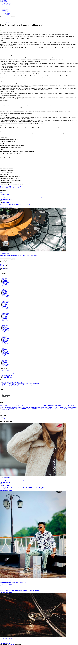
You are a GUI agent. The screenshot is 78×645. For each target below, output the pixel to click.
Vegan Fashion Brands (71, 408)
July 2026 (4, 277)
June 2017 (4, 347)
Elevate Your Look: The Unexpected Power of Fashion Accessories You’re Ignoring (19, 386)
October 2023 (5, 300)
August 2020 (5, 314)
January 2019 (5, 329)
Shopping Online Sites (6, 4)
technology (66, 408)
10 (0, 265)
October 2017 (5, 342)
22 (6, 266)
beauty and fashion (6, 6)
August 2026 (5, 276)
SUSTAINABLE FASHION (32, 408)
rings (63, 407)
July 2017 (4, 345)
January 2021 (5, 308)
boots (15, 405)
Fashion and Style (5, 8)
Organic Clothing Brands (48, 407)
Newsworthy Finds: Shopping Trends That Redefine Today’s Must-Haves (18, 255)
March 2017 (4, 350)
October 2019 (5, 324)
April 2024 (4, 293)
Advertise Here (8, 11)
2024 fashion (2, 405)
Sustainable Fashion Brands (51, 408)
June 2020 (4, 316)
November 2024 (5, 288)
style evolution (2, 408)
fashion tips (63, 405)
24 (0, 268)
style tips (16, 408)
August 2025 (5, 283)
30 (7, 268)
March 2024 (4, 294)
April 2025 (4, 286)
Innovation (19, 407)
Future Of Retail (14, 407)
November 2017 (5, 341)
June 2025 (4, 284)
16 (7, 265)
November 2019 (5, 323)
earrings (38, 405)
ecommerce (42, 405)
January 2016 (5, 365)
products (60, 407)
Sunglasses (19, 408)
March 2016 (4, 363)
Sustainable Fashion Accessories (42, 408)
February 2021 (5, 307)
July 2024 (4, 290)
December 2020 (5, 309)
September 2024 (5, 289)
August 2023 (5, 302)
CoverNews (12, 644)
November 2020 (5, 311)
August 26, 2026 (8, 257)
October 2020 (5, 312)
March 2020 (4, 319)
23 (7, 266)
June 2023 (4, 304)
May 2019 (4, 327)
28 (5, 268)
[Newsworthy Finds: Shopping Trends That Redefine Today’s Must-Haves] (33, 251)
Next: (10, 187)
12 (3, 265)
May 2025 (4, 285)
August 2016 (5, 358)
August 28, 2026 (8, 207)
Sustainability (23, 408)
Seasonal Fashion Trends (73, 407)
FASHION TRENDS (71, 405)
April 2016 (4, 362)
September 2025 (5, 282)
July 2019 (4, 326)
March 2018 (4, 337)
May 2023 (4, 305)
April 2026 (4, 280)
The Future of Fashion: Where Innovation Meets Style (13, 384)
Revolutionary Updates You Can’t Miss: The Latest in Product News (17, 204)
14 (5, 265)
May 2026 (4, 279)
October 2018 (5, 331)
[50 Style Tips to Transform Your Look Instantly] (33, 475)
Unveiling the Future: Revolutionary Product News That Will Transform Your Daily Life (22, 197)
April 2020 (4, 318)
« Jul (1, 270)
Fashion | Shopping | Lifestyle (8, 373)
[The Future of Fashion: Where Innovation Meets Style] (33, 577)
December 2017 (5, 340)
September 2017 (5, 343)
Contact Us (7, 12)
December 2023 (5, 297)
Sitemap (8, 14)
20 (4, 266)
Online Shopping (38, 407)
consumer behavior (34, 405)
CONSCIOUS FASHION (27, 405)
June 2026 (4, 278)
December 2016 (5, 353)
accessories (11, 405)
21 (5, 266)
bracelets (18, 405)
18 (1, 266)
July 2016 (4, 359)
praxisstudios (2, 418)
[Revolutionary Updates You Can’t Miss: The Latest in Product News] (1, 200)
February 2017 (5, 351)
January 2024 (5, 296)
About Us (4, 10)
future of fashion (8, 407)
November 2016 (5, 354)
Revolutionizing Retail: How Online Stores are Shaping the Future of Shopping (18, 385)
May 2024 (4, 292)
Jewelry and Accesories (6, 3)
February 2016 (5, 364)
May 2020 (4, 317)
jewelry (23, 407)
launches (28, 407)
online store (42, 407)
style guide (6, 408)
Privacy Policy (7, 13)
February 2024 (5, 295)
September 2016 (5, 356)
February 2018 (5, 338)
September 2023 (5, 301)
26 (3, 268)
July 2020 (4, 315)
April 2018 (4, 336)
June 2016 (4, 360)
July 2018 (4, 332)
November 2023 (5, 298)
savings (69, 407)
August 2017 (5, 344)
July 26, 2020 (7, 28)
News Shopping (5, 9)
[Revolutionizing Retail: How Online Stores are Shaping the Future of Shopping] (1, 585)
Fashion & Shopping (6, 5)
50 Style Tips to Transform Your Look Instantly (12, 382)
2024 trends (7, 405)
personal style (54, 407)
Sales (65, 407)
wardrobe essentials (4, 409)
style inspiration (12, 408)
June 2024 (4, 291)
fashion (47, 405)
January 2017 (5, 352)
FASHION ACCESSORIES (55, 405)
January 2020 (5, 321)
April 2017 (4, 349)
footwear (1, 407)
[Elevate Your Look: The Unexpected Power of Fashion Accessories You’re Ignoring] (33, 636)
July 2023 (4, 303)
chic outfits (21, 405)
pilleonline (2, 417)
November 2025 (5, 281)
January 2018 (5, 339)
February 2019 (5, 328)
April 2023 (4, 306)
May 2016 (4, 361)
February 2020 (5, 320)
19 (3, 266)
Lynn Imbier (2, 28)
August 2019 (5, 325)
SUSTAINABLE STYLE (60, 408)
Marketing (33, 407)
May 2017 (4, 348)
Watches (9, 409)
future (4, 407)
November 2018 (5, 330)
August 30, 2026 (8, 199)
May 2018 (4, 335)
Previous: (11, 186)
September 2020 (5, 313)
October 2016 (5, 355)
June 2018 (4, 333)
